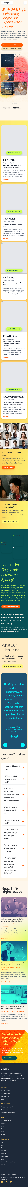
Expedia (3, 1151)
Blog (2, 1126)
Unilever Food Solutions (8, 1162)
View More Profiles (9, 606)
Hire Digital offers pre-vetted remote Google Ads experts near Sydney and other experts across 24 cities (13, 629)
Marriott (3, 1153)
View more (6, 179)
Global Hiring (5, 1104)
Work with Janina (12, 270)
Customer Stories (6, 1120)
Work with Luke (13, 153)
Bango (3, 1148)
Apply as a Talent (9, 521)
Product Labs (5, 1096)
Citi (2, 1145)
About (3, 1134)
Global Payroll (5, 1110)
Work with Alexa (13, 389)
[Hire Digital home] (7, 2)
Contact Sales (8, 467)
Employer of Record (7, 1107)
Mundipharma (5, 1156)
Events (3, 1123)
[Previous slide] (5, 745)
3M (2, 1142)
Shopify (3, 1159)
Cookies (14, 1174)
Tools (2, 1131)
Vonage (3, 1165)
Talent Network (5, 1091)
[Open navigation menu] (25, 2)
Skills (2, 1099)
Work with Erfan (13, 329)
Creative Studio (5, 1093)
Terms (3, 1174)
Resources (4, 1129)
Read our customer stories (12, 666)
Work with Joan (13, 211)
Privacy (8, 1174)
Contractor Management (8, 1112)
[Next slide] (23, 745)
